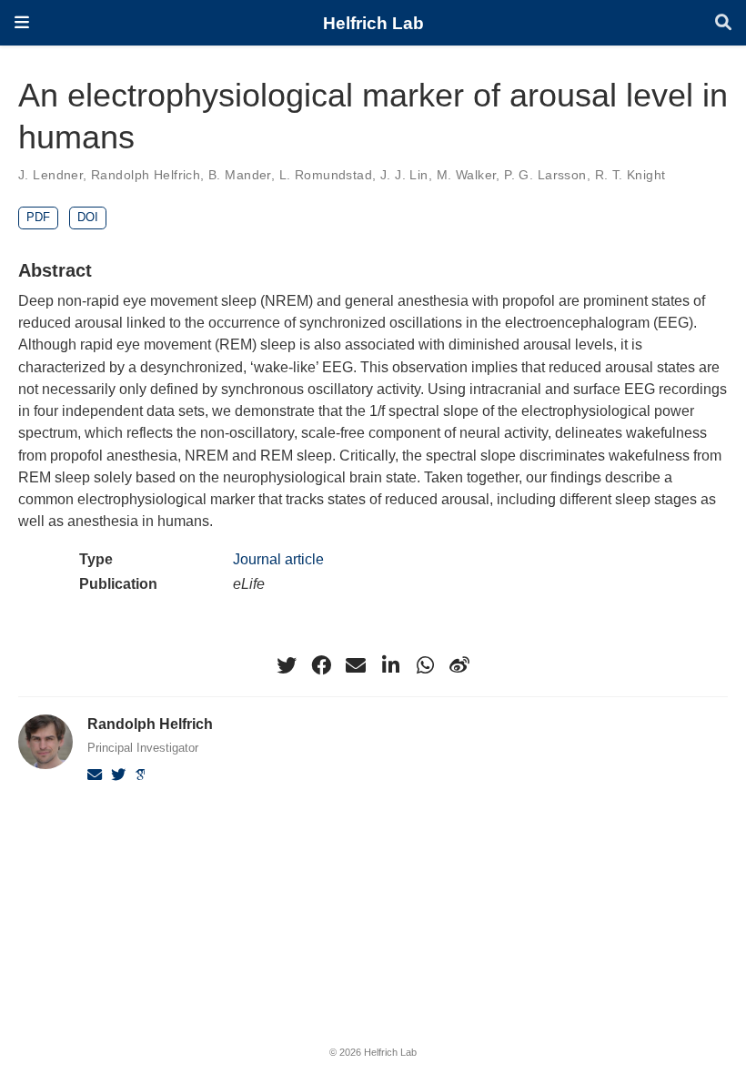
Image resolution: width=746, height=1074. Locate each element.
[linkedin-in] (390, 665)
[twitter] (286, 665)
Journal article (278, 559)
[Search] (723, 23)
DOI (87, 217)
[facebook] (321, 665)
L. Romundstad (325, 174)
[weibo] (459, 665)
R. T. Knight (630, 174)
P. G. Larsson (545, 174)
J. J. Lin (404, 174)
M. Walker (467, 174)
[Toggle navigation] (22, 22)
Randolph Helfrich (145, 174)
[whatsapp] (425, 665)
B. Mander (239, 174)
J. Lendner (50, 174)
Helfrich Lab (373, 23)
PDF (38, 217)
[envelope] (355, 665)
